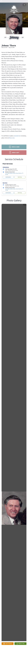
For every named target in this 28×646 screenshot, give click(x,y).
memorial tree (17, 136)
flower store (12, 138)
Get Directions (8, 177)
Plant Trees (20, 177)
